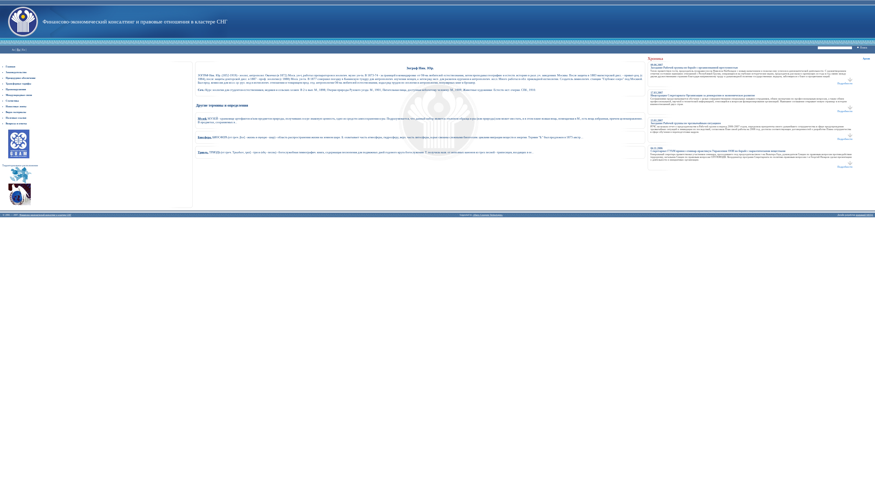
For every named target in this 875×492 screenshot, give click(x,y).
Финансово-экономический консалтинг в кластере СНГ (45, 215)
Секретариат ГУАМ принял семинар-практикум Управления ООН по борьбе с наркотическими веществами (718, 151)
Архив (866, 58)
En (23, 49)
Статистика (12, 100)
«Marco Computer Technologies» (488, 215)
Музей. (202, 118)
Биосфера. (205, 137)
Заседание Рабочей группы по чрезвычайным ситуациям (686, 123)
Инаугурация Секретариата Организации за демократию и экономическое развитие (703, 95)
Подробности (844, 83)
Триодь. (203, 152)
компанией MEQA (864, 215)
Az (13, 49)
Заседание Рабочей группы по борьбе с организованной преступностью (694, 67)
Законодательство (16, 72)
